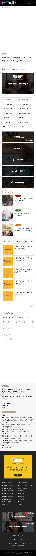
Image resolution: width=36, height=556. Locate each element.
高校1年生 (9, 109)
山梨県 (31, 420)
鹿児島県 (10, 443)
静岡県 (22, 429)
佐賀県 (15, 440)
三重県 (17, 429)
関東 (3, 424)
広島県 (11, 436)
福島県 (32, 417)
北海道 (3, 415)
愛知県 (7, 429)
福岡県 (11, 440)
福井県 (26, 420)
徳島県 (5, 438)
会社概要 (14, 543)
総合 (6, 543)
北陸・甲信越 (5, 420)
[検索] (29, 3)
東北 (3, 417)
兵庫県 (12, 431)
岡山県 (15, 436)
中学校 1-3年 (22, 389)
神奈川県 (13, 424)
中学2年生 (9, 104)
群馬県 (28, 424)
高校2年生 (25, 109)
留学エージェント (6, 447)
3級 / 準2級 (19, 396)
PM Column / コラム (23, 482)
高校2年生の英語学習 (7, 496)
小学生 (8, 100)
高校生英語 (21, 496)
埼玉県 (18, 424)
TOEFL (24, 117)
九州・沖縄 (5, 440)
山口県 (30, 436)
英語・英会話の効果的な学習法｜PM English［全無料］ (16, 552)
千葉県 (23, 424)
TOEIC (8, 122)
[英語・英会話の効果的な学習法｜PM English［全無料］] (9, 3)
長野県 (5, 422)
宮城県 (17, 417)
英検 (7, 117)
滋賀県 (27, 431)
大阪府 (7, 431)
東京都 (7, 424)
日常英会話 (25, 122)
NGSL (24, 126)
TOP (10, 543)
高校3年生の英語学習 (7, 499)
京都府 (17, 431)
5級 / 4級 (12, 396)
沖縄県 (16, 443)
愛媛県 (15, 438)
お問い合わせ (20, 545)
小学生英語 (21, 491)
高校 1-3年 (15, 392)
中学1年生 (25, 100)
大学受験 (21, 392)
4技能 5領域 (9, 313)
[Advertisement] (18, 32)
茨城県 (5, 427)
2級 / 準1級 (26, 396)
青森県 (7, 417)
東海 (3, 429)
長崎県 (20, 440)
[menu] (33, 3)
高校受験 (29, 389)
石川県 (22, 420)
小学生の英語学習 (6, 482)
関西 (3, 431)
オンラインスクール (7, 445)
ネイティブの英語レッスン (25, 485)
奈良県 (22, 431)
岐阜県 (12, 429)
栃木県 (10, 427)
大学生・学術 (26, 113)
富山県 (17, 420)
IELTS (19, 507)
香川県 (10, 438)
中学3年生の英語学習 (7, 491)
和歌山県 (5, 433)
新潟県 (12, 420)
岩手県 (12, 417)
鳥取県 (20, 436)
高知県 (20, 438)
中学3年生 (25, 104)
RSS (21, 539)
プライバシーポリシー (24, 543)
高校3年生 (9, 113)
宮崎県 (5, 443)
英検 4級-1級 (21, 499)
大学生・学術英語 (6, 502)
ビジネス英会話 (10, 126)
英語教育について (22, 488)
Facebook (18, 539)
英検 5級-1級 (5, 396)
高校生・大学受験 (6, 392)
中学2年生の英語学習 (7, 488)
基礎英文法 (5, 504)
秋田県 (22, 417)
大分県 (30, 440)
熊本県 (25, 440)
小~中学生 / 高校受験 (7, 389)
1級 (31, 396)
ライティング (10, 317)
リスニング (25, 317)
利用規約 (13, 545)
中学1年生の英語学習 (7, 485)
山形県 (27, 417)
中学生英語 (21, 493)
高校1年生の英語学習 (7, 493)
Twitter (15, 539)
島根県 (25, 436)
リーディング (26, 313)
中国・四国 (5, 436)
